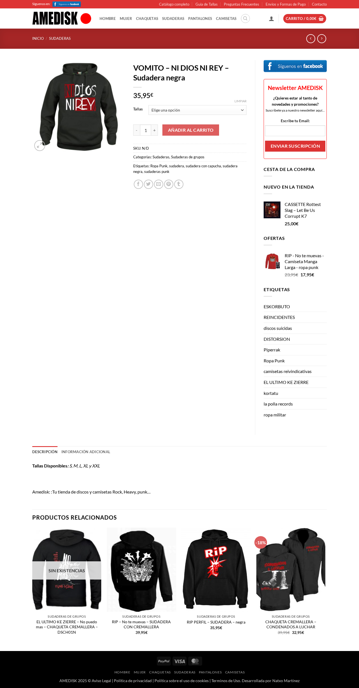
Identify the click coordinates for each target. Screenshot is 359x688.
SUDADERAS (173, 18)
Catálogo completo (174, 4)
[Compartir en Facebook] (138, 184)
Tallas (138, 109)
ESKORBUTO (277, 306)
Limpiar (240, 101)
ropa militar (275, 414)
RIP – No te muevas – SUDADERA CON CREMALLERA (141, 624)
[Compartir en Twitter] (148, 184)
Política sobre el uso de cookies (182, 680)
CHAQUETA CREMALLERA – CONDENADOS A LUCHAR (290, 624)
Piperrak (272, 349)
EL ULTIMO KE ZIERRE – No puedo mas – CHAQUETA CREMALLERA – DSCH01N (67, 626)
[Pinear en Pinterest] (168, 184)
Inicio (38, 38)
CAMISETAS (226, 18)
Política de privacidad (133, 680)
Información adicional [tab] (85, 452)
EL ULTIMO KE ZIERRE (286, 382)
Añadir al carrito (191, 130)
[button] (271, 18)
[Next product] (310, 38)
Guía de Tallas (206, 4)
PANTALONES (200, 18)
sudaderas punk (156, 171)
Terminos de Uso (225, 680)
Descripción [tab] (44, 452)
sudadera (176, 166)
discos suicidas (278, 328)
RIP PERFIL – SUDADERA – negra (216, 622)
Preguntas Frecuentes (241, 4)
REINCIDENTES (279, 317)
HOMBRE (108, 18)
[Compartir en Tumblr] (178, 184)
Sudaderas (60, 38)
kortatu (271, 393)
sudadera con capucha (203, 166)
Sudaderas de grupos (187, 157)
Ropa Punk (158, 166)
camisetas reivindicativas (288, 371)
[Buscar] (245, 18)
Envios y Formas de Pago (286, 4)
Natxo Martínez (286, 680)
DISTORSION (277, 339)
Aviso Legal (101, 680)
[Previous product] (321, 38)
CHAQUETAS (147, 18)
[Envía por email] (158, 184)
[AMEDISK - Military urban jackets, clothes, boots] (61, 18)
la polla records (278, 403)
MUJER (126, 18)
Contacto (319, 4)
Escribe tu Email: (295, 120)
